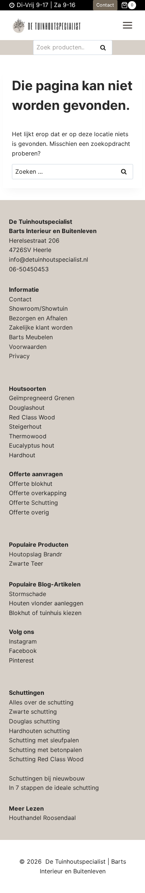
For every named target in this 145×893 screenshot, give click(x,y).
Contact (105, 5)
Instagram (23, 641)
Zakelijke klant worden (40, 327)
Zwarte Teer (26, 563)
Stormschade (27, 594)
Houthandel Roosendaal (42, 817)
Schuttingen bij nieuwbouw (47, 778)
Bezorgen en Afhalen (38, 318)
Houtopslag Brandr (35, 554)
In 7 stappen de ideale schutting (54, 787)
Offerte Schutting (33, 502)
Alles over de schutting (41, 702)
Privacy (19, 356)
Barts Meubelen (31, 337)
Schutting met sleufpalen (44, 740)
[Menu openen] (127, 25)
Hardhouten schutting (39, 731)
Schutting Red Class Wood (46, 759)
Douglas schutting (34, 721)
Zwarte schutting (33, 711)
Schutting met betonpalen (45, 749)
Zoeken (105, 48)
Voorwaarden (27, 346)
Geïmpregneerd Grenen (41, 398)
